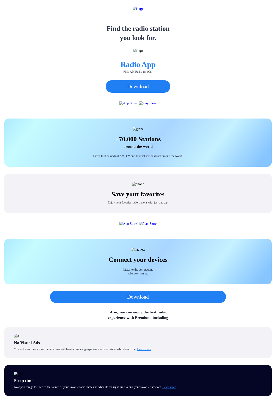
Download (138, 86)
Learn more (144, 349)
